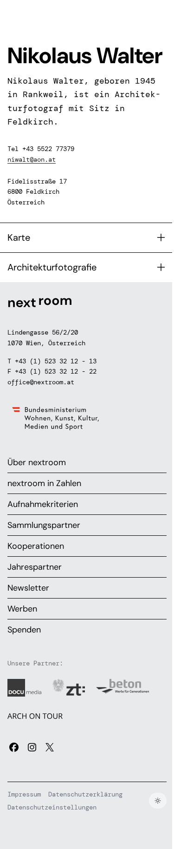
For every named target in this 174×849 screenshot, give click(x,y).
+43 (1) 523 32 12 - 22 (56, 371)
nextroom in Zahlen (44, 483)
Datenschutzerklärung (85, 794)
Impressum (24, 794)
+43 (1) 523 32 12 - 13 (56, 361)
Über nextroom (36, 462)
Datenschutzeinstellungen (52, 807)
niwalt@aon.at (31, 159)
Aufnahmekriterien (42, 504)
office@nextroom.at (40, 382)
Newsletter (28, 587)
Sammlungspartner (43, 525)
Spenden (24, 629)
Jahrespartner (34, 567)
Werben (22, 608)
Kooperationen (35, 546)
